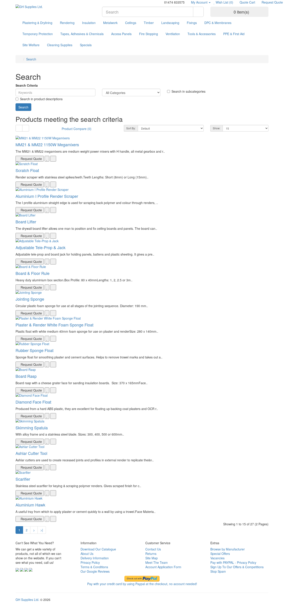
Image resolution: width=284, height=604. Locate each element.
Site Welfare (30, 45)
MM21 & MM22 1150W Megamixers (47, 144)
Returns (150, 553)
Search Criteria (27, 85)
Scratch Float (27, 170)
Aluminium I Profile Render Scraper (47, 196)
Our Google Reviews (95, 571)
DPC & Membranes (217, 22)
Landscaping (170, 22)
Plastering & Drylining (37, 22)
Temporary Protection (37, 34)
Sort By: (131, 128)
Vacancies (217, 558)
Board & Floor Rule (32, 273)
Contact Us (153, 549)
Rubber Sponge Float (34, 350)
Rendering (67, 22)
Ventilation (173, 34)
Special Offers (220, 553)
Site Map (151, 558)
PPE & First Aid (234, 34)
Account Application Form (163, 567)
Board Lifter (26, 221)
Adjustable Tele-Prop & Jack (40, 247)
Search (31, 59)
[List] (19, 128)
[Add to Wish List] (47, 159)
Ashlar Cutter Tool (31, 453)
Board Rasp (26, 376)
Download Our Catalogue (98, 549)
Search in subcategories (188, 91)
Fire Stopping (148, 34)
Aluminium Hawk (30, 505)
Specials (86, 45)
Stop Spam (218, 571)
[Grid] (25, 128)
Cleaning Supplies (59, 45)
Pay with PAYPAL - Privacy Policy (233, 562)
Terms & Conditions (94, 567)
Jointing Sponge (30, 299)
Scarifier (23, 479)
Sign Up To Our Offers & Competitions (237, 567)
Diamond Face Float (33, 402)
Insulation (89, 22)
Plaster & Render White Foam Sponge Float (54, 325)
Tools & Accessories (201, 34)
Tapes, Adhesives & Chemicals (82, 34)
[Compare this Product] (53, 159)
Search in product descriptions (41, 99)
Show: (216, 128)
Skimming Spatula (32, 427)
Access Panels (121, 34)
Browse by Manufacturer (227, 549)
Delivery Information (95, 558)
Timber (149, 22)
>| (41, 530)
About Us (87, 553)
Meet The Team (156, 562)
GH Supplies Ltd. (27, 599)
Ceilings (130, 22)
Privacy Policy (90, 562)
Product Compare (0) (76, 128)
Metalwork (110, 22)
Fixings (192, 22)
